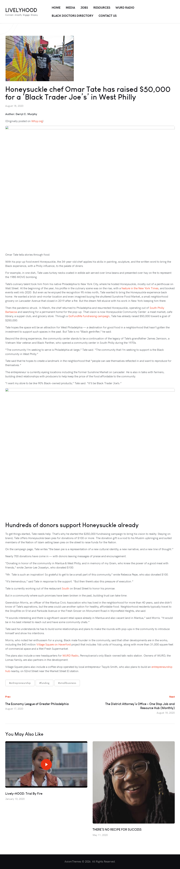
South (65, 588)
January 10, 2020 (15, 798)
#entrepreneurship (20, 683)
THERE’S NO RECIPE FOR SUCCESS (117, 829)
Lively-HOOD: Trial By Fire (23, 793)
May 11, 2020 (100, 835)
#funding (44, 683)
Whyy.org (37, 121)
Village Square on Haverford (53, 644)
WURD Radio (70, 655)
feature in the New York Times (139, 288)
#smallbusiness (67, 683)
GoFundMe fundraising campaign (89, 316)
